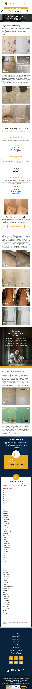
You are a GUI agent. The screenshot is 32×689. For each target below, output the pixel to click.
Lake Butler (6, 551)
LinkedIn (16, 662)
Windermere (6, 600)
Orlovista (5, 572)
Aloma (4, 492)
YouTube (11, 662)
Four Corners (6, 535)
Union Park (6, 596)
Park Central (6, 574)
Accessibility (9, 680)
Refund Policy (19, 681)
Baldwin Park (6, 501)
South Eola (6, 590)
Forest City (6, 533)
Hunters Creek (6, 547)
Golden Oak (6, 537)
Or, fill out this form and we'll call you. (16, 466)
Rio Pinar (5, 582)
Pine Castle (6, 576)
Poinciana (5, 619)
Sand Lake (5, 584)
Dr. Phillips (6, 523)
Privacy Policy (16, 680)
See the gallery (16, 226)
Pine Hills (5, 578)
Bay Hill (5, 503)
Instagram (11, 658)
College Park (6, 517)
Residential (16, 636)
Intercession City (7, 615)
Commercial (16, 639)
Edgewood (5, 529)
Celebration (6, 611)
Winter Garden (6, 602)
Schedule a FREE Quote (16, 8)
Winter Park (6, 604)
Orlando (5, 570)
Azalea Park (6, 499)
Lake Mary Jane (7, 555)
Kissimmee (6, 617)
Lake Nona (6, 558)
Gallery (16, 642)
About (16, 645)
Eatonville (5, 525)
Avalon (5, 497)
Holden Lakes (6, 543)
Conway (5, 521)
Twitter (21, 658)
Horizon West (6, 545)
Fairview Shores (7, 531)
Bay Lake (5, 505)
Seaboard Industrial (8, 586)
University (5, 598)
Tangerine (5, 594)
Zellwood (5, 606)
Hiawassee (5, 541)
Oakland (5, 566)
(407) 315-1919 (15, 11)
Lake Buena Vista (7, 549)
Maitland (5, 562)
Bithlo (4, 509)
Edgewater (5, 527)
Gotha (4, 539)
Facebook (16, 658)
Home (16, 633)
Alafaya (5, 490)
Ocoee (4, 568)
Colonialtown (6, 519)
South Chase (6, 588)
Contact (16, 647)
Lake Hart (5, 553)
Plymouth (5, 580)
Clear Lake (6, 515)
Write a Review (2, 11)
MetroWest (5, 564)
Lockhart (5, 560)
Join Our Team (16, 653)
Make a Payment (16, 650)
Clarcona (5, 513)
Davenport (5, 613)
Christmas (5, 511)
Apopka (5, 494)
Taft (4, 592)
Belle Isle (5, 507)
